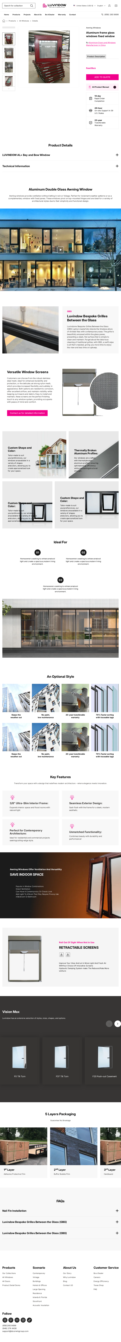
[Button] (8, 88)
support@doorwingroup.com (15, 1331)
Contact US (68, 1285)
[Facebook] (5, 1320)
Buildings (37, 1281)
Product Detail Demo (11, 1285)
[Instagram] (23, 1320)
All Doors (6, 1281)
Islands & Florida (40, 1297)
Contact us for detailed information (27, 413)
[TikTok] (29, 1320)
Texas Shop (99, 1285)
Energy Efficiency (101, 1281)
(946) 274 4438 (9, 1328)
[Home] (3, 20)
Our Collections (9, 1273)
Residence (37, 1293)
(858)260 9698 (9, 1325)
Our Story (67, 1273)
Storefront (37, 1301)
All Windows (24, 21)
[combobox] (18, 5)
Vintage (36, 1277)
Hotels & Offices (40, 1285)
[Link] (54, 5)
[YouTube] (17, 1320)
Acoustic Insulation (41, 1305)
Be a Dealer (99, 1273)
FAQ (95, 1289)
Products (12, 21)
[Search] (31, 5)
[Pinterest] (10, 1320)
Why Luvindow (69, 1277)
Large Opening (39, 1289)
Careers (97, 1277)
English (100, 6)
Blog (65, 1281)
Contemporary (39, 1273)
